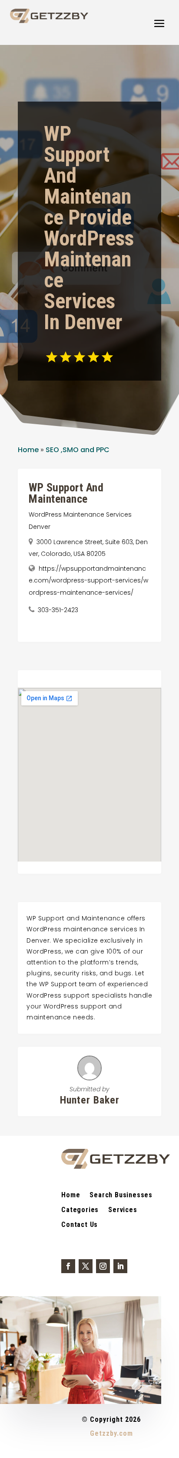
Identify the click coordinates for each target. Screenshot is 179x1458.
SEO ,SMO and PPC (77, 450)
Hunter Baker (89, 1100)
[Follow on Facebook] (68, 1266)
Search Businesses (121, 1195)
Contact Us (79, 1225)
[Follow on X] (86, 1266)
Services (122, 1210)
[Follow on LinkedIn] (120, 1266)
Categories (80, 1210)
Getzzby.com (111, 1433)
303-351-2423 (58, 610)
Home (28, 450)
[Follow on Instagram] (103, 1266)
